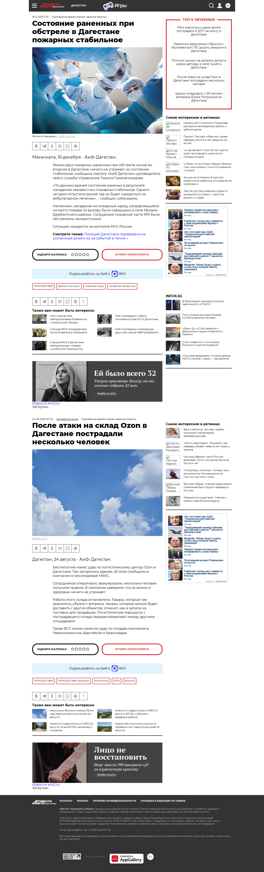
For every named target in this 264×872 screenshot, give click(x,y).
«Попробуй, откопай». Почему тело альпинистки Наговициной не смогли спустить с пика (206, 473)
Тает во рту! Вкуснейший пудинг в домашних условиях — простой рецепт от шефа (205, 194)
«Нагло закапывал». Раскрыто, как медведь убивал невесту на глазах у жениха (207, 446)
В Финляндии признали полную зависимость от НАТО (203, 303)
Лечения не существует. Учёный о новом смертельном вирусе (205, 499)
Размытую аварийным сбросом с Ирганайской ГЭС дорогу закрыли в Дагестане (198, 47)
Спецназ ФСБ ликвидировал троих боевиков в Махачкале (68, 331)
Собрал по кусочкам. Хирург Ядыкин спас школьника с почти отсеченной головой (207, 167)
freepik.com (39, 538)
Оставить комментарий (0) (132, 254)
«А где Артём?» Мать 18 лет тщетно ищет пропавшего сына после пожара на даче (206, 153)
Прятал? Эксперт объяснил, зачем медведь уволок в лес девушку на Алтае (205, 140)
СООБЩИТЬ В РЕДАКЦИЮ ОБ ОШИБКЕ (163, 801)
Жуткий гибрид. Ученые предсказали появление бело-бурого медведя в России (208, 487)
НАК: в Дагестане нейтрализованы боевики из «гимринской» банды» (68, 319)
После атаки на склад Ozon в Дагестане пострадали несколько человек (198, 80)
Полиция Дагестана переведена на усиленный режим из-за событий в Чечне (99, 236)
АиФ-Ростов (67, 136)
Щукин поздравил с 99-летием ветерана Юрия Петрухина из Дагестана (199, 97)
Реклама (82, 801)
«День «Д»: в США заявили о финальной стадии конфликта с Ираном (202, 331)
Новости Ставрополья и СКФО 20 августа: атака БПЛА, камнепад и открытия (71, 727)
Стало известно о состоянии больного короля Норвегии (200, 344)
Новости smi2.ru (46, 403)
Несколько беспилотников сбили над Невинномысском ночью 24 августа (72, 714)
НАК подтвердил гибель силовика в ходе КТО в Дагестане (136, 317)
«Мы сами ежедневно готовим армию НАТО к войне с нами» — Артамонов (206, 357)
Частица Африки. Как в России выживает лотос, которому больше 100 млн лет (206, 460)
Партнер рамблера (95, 856)
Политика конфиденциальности (114, 801)
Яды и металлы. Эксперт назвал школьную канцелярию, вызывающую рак (204, 433)
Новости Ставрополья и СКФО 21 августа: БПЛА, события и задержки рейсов (136, 714)
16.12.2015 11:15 (40, 16)
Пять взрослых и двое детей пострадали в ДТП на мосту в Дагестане (199, 31)
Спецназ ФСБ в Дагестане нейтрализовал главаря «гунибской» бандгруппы (67, 345)
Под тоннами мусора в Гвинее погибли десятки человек (201, 316)
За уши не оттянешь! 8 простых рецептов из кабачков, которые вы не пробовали (208, 181)
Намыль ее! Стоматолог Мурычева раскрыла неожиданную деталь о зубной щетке (206, 126)
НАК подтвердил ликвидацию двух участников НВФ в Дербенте (136, 331)
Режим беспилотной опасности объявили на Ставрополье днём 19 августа (137, 727)
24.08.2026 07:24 (42, 419)
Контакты (66, 801)
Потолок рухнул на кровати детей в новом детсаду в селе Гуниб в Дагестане (199, 64)
